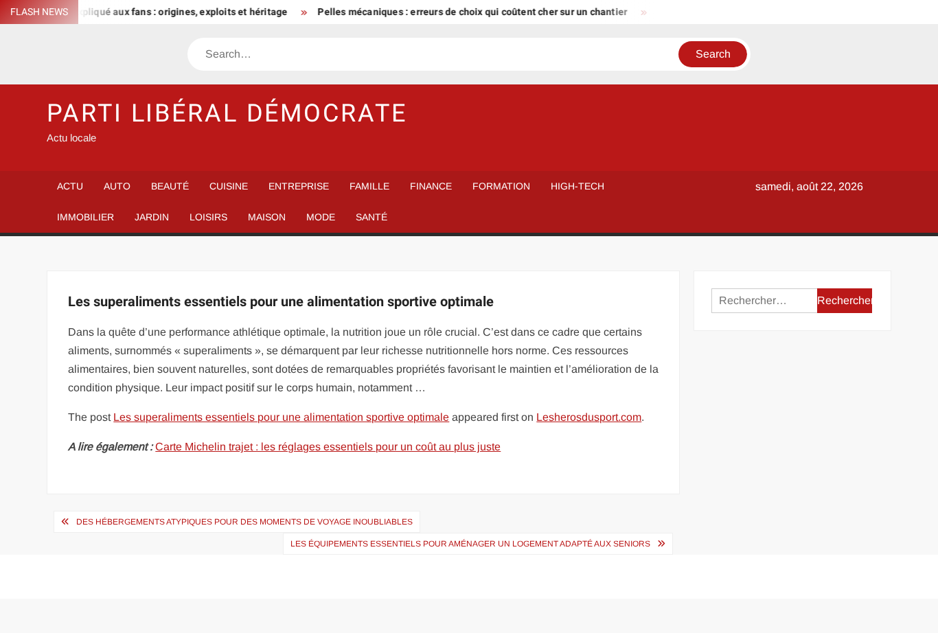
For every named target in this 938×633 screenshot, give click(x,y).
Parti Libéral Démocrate (227, 113)
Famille (369, 186)
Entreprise (298, 186)
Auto (117, 186)
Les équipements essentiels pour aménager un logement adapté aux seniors (470, 544)
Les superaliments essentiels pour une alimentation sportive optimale (281, 417)
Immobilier (85, 216)
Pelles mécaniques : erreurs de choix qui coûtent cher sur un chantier (464, 12)
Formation (501, 186)
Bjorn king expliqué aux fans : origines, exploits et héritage (147, 12)
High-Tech (577, 186)
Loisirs (208, 216)
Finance (431, 186)
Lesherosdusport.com (588, 417)
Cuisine (228, 186)
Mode (320, 216)
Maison (267, 216)
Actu (70, 186)
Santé (371, 216)
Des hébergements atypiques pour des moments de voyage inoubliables (244, 522)
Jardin (152, 216)
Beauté (170, 186)
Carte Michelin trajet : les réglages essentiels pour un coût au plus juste (328, 446)
